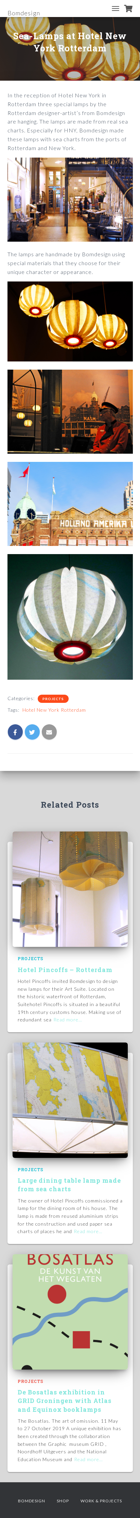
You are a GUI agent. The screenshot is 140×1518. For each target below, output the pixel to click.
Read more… (67, 1019)
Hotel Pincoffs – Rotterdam (65, 970)
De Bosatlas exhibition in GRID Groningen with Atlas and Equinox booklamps (64, 1400)
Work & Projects (101, 1500)
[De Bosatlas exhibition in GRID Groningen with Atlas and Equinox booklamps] (70, 1311)
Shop (63, 1500)
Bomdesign (31, 1500)
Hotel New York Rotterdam (54, 710)
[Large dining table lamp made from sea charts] (70, 1099)
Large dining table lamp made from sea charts (69, 1184)
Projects (53, 699)
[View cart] (128, 8)
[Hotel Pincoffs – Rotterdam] (70, 888)
